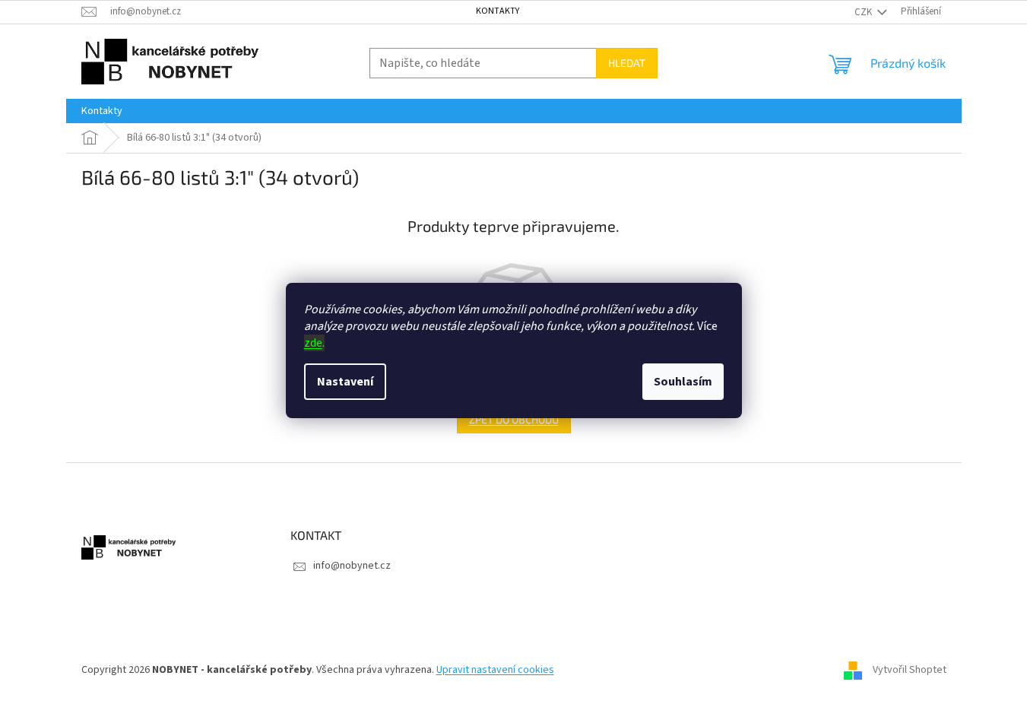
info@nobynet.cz (352, 565)
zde (313, 343)
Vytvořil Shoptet (909, 669)
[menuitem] (102, 111)
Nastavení (345, 381)
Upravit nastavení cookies (495, 669)
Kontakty (497, 11)
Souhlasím (683, 381)
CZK (864, 12)
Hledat (626, 62)
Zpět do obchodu (514, 419)
